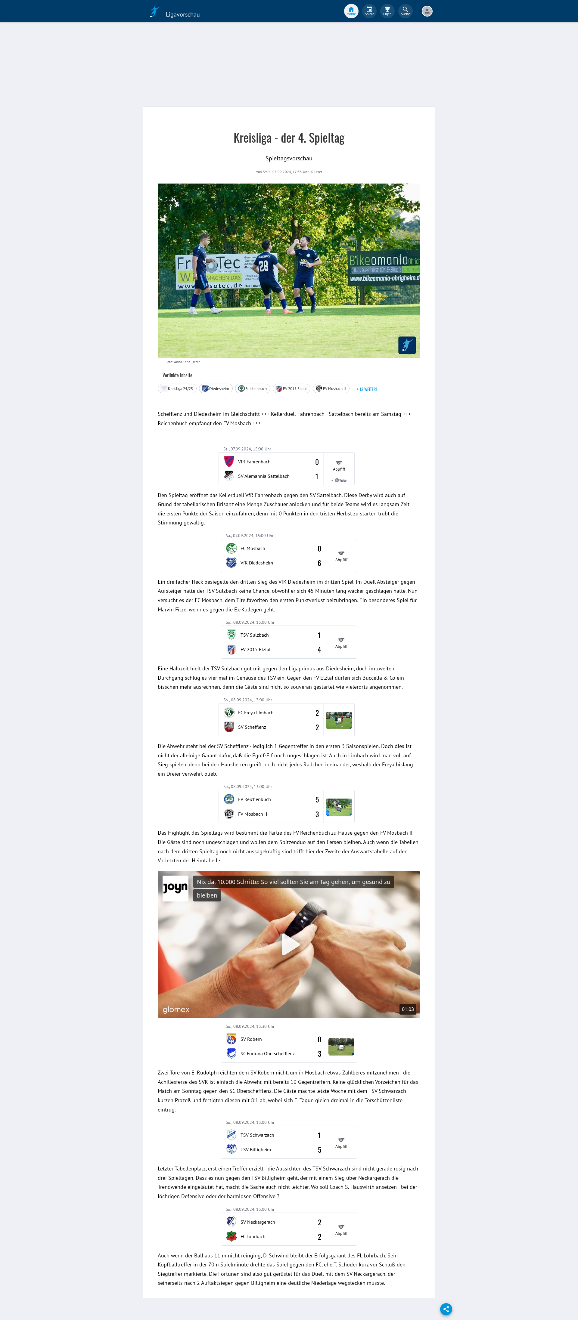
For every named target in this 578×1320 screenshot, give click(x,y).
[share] (446, 1309)
